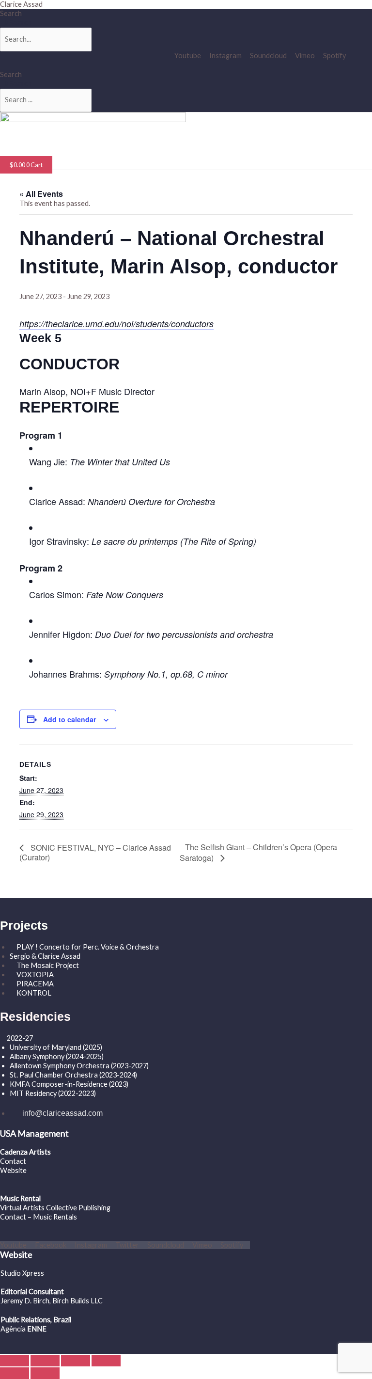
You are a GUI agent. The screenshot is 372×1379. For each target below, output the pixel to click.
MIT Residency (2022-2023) (53, 1093)
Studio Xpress (22, 1273)
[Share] (75, 1360)
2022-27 (20, 1038)
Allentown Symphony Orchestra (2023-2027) (79, 1066)
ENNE (36, 1329)
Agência (13, 1329)
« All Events (41, 193)
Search (11, 13)
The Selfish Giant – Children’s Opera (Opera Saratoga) (258, 852)
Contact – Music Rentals (38, 1217)
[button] (85, 151)
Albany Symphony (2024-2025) (57, 1056)
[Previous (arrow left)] (14, 1373)
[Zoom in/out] (14, 1360)
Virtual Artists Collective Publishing (56, 1208)
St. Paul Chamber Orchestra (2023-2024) (73, 1075)
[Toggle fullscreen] (45, 1360)
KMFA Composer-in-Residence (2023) (69, 1084)
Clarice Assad (21, 4)
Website (13, 1170)
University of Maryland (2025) (56, 1047)
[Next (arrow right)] (45, 1373)
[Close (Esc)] (106, 1360)
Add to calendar (69, 719)
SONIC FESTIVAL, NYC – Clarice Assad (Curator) (95, 852)
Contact (13, 1161)
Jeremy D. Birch (24, 1301)
